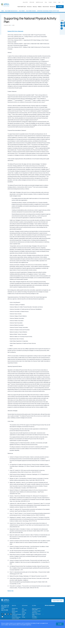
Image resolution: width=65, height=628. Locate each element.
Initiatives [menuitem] (40, 6)
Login (59, 2)
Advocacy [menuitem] (35, 6)
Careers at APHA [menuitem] (15, 618)
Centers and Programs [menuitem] (16, 614)
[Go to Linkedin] (11, 614)
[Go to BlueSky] (5, 614)
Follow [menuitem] (23, 611)
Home (2, 10)
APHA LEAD (32, 2)
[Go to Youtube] (2, 617)
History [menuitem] (13, 609)
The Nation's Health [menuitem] (36, 611)
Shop (46, 2)
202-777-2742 (4, 610)
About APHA (25, 2)
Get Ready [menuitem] (34, 616)
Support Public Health (57, 600)
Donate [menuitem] (23, 617)
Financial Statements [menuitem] (16, 617)
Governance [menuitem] (14, 615)
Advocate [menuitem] (24, 612)
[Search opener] (63, 2)
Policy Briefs (22, 10)
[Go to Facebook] (62, 23)
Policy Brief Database (31, 10)
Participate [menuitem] (24, 609)
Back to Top (10, 590)
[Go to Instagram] (8, 614)
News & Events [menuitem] (46, 6)
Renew (55, 2)
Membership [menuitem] (52, 6)
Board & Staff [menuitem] (14, 611)
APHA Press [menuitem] (34, 612)
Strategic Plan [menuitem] (15, 608)
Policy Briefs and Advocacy (11, 10)
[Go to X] (62, 26)
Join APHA (60, 6)
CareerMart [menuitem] (34, 617)
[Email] (62, 28)
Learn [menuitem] (23, 615)
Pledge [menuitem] (23, 614)
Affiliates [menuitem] (13, 612)
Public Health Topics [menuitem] (22, 6)
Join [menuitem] (23, 608)
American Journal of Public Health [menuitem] (36, 609)
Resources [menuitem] (29, 6)
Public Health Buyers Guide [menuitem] (36, 614)
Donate (50, 2)
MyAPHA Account (39, 2)
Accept (59, 623)
